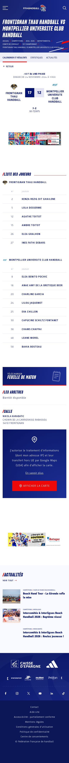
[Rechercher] (64, 8)
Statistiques (36, 57)
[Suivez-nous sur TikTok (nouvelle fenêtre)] (63, 693)
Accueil (6, 41)
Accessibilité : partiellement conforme (34, 717)
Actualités (51, 57)
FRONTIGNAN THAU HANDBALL (14, 96)
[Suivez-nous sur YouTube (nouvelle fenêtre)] (40, 693)
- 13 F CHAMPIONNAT (29, 44)
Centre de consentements (34, 736)
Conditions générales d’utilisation (34, 727)
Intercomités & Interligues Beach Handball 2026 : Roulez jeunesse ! (43, 634)
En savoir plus (34, 473)
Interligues (37, 609)
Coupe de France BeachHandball (44, 590)
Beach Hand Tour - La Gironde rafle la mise (44, 595)
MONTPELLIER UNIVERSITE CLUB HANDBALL (55, 96)
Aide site (34, 712)
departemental (43, 41)
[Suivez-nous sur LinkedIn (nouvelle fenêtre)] (51, 693)
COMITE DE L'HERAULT (11, 44)
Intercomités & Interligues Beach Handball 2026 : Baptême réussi (42, 615)
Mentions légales (34, 722)
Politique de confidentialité (34, 731)
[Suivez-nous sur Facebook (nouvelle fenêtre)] (5, 693)
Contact (34, 707)
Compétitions (17, 41)
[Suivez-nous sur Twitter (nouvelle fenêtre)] (28, 693)
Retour (9, 66)
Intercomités (37, 629)
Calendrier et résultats (15, 57)
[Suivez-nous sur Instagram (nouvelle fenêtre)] (17, 693)
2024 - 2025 (30, 41)
